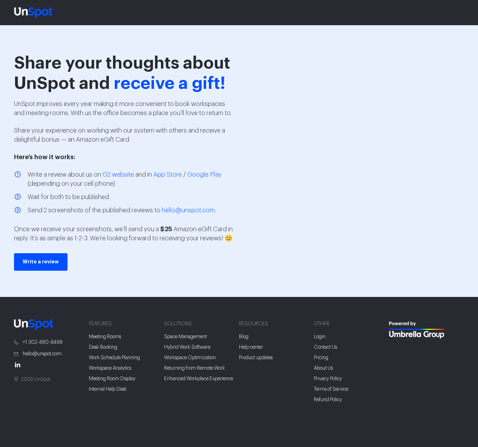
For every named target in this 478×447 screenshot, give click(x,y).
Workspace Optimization (190, 357)
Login (319, 336)
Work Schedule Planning (114, 357)
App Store (167, 174)
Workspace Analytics (110, 368)
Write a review (41, 262)
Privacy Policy (328, 378)
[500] (399, 352)
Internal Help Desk (108, 389)
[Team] (426, 330)
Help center (251, 347)
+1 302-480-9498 (42, 342)
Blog (243, 336)
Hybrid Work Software (187, 347)
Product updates (256, 357)
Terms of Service (331, 389)
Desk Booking (103, 347)
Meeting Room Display (112, 378)
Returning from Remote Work (194, 368)
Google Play (204, 174)
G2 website (118, 174)
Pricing (321, 357)
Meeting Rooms (105, 336)
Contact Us (325, 347)
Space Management (185, 336)
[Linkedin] (21, 364)
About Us (323, 368)
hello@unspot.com (188, 210)
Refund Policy (328, 399)
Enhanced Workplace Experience (198, 378)
